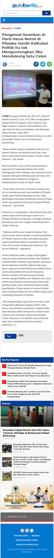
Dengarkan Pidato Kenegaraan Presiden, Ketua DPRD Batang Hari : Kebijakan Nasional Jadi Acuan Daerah (29, 383)
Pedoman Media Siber (26, 540)
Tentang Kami (21, 536)
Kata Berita (30, 549)
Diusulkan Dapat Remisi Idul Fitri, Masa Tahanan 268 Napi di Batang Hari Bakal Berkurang (26, 433)
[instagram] (27, 530)
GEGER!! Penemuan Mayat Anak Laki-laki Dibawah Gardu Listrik (31, 473)
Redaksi (36, 536)
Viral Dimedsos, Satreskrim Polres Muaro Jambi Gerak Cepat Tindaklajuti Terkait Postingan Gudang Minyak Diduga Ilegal (32, 460)
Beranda (6, 28)
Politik (17, 28)
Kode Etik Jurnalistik (27, 545)
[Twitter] (32, 530)
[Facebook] (22, 530)
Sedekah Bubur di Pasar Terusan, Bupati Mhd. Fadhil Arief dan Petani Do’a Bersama (28, 374)
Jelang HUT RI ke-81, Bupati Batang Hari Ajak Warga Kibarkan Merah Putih (29, 366)
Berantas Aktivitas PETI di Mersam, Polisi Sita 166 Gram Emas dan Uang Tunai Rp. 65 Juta (31, 446)
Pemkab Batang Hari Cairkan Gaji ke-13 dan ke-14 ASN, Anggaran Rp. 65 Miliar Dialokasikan (28, 394)
